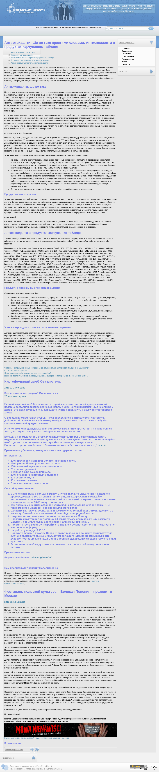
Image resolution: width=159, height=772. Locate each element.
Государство (128, 59)
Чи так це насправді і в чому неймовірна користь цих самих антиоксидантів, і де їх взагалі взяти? (46, 368)
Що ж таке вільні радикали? (16, 370)
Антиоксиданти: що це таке (23, 52)
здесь (102, 445)
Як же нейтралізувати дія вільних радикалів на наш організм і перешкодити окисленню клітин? (46, 376)
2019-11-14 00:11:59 (14, 387)
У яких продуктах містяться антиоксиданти (29, 63)
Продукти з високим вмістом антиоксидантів (30, 60)
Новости (126, 64)
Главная (125, 48)
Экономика (127, 51)
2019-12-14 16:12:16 (14, 602)
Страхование (128, 56)
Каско (124, 62)
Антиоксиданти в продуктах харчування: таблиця (32, 58)
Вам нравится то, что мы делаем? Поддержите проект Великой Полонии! (36, 738)
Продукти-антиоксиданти (22, 55)
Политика (126, 54)
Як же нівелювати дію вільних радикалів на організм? (27, 373)
